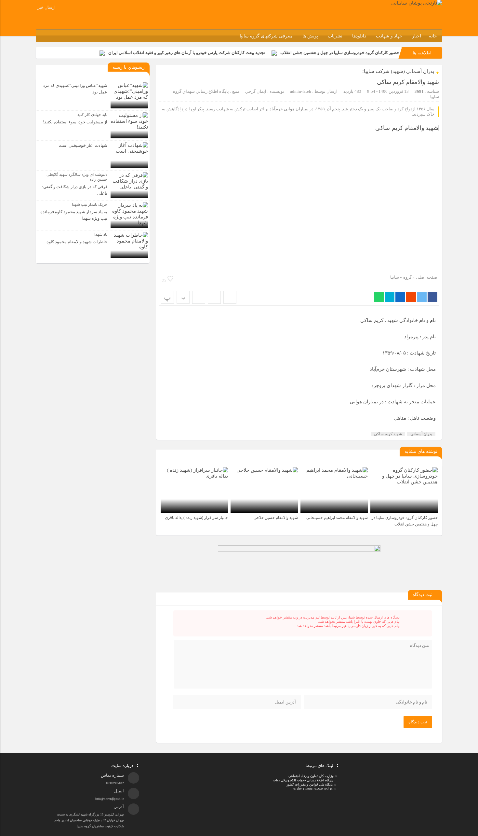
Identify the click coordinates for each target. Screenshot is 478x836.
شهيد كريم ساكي (388, 434)
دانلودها (359, 36)
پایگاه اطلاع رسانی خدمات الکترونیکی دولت (302, 780)
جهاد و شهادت (389, 36)
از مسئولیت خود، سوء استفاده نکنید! (75, 121)
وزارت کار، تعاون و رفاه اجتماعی (311, 776)
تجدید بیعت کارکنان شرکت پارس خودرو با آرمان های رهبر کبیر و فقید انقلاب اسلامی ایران (186, 52)
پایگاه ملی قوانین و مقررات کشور (309, 784)
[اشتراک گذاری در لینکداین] (400, 297)
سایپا (394, 277)
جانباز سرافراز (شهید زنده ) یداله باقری (196, 517)
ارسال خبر (46, 7)
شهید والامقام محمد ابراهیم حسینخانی (337, 517)
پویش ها (310, 36)
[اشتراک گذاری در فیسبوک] (432, 297)
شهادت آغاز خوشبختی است (83, 145)
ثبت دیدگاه (417, 721)
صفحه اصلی (426, 277)
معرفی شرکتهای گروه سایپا (266, 36)
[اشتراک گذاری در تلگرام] (389, 297)
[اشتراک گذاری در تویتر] (422, 297)
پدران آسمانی (421, 434)
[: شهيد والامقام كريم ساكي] (214, 297)
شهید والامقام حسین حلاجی (276, 517)
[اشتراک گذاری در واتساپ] (379, 297)
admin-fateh (300, 91)
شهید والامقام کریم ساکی (408, 82)
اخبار (416, 36)
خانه (433, 36)
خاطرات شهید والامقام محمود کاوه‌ (76, 241)
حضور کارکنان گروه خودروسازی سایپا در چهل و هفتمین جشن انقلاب (339, 52)
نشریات (335, 36)
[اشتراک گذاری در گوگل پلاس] (411, 297)
